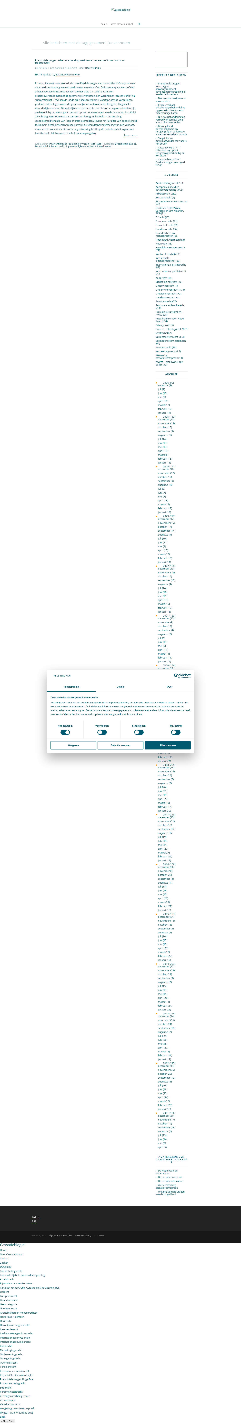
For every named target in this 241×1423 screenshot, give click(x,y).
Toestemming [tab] (71, 686)
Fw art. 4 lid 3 (42, 146)
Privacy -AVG (163, 325)
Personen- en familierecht (170, 305)
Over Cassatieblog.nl (11, 1254)
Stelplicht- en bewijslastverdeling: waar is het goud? (171, 141)
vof (96, 146)
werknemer (105, 146)
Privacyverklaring (83, 1235)
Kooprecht (161, 277)
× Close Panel (7, 1421)
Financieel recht (164, 225)
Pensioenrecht (164, 301)
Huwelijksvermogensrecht (170, 247)
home (104, 24)
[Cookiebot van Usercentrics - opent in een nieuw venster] (176, 676)
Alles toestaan (168, 745)
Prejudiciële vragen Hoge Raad (84, 143)
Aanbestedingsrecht (167, 183)
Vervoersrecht (163, 347)
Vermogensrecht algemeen (171, 340)
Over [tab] (169, 686)
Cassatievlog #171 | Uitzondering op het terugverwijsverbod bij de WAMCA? (170, 151)
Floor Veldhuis (93, 67)
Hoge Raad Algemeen (168, 239)
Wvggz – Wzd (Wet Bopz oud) (169, 363)
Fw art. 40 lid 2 (59, 146)
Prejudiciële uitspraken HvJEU (168, 313)
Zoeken (4, 1262)
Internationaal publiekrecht (171, 271)
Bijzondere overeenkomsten (171, 201)
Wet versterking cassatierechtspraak (167, 1186)
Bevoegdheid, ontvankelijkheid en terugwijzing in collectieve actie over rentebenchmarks (171, 130)
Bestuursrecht (163, 197)
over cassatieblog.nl (122, 24)
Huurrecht (161, 243)
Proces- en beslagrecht (168, 329)
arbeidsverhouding (125, 143)
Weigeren (73, 745)
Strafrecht (161, 332)
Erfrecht (160, 217)
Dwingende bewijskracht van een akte (171, 100)
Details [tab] (121, 686)
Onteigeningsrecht (166, 293)
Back (2, 1416)
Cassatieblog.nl (13, 1244)
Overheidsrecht (164, 297)
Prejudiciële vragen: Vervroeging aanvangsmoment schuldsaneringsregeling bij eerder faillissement (171, 89)
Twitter (36, 1217)
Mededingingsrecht (166, 281)
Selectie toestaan (120, 745)
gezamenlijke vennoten (81, 146)
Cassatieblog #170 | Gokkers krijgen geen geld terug (170, 162)
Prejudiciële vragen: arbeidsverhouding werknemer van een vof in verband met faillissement (79, 61)
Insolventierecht (58, 143)
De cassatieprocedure (170, 1177)
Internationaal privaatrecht (171, 264)
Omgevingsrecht (165, 285)
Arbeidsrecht (163, 193)
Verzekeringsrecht (166, 351)
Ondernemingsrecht (167, 289)
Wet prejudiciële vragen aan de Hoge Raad (170, 1193)
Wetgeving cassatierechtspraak (167, 357)
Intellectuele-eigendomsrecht (165, 259)
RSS (34, 1221)
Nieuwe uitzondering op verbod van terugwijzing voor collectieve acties (170, 119)
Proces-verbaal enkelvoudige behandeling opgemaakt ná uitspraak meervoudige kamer (170, 109)
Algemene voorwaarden (60, 1235)
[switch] (102, 732)
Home (3, 1250)
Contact (4, 1258)
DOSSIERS (5, 1266)
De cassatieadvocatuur (170, 1181)
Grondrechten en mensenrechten (165, 234)
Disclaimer (99, 1235)
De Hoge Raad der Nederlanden (167, 1172)
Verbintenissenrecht (167, 336)
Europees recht (164, 221)
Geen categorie (8, 1304)
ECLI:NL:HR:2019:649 (68, 74)
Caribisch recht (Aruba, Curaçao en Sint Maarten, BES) (170, 210)
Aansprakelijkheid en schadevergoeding (167, 188)
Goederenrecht (164, 229)
